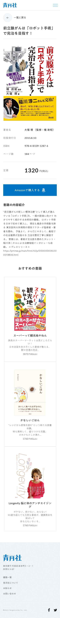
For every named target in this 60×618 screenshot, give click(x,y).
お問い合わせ (9, 593)
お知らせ (7, 588)
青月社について (10, 583)
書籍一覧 (7, 577)
